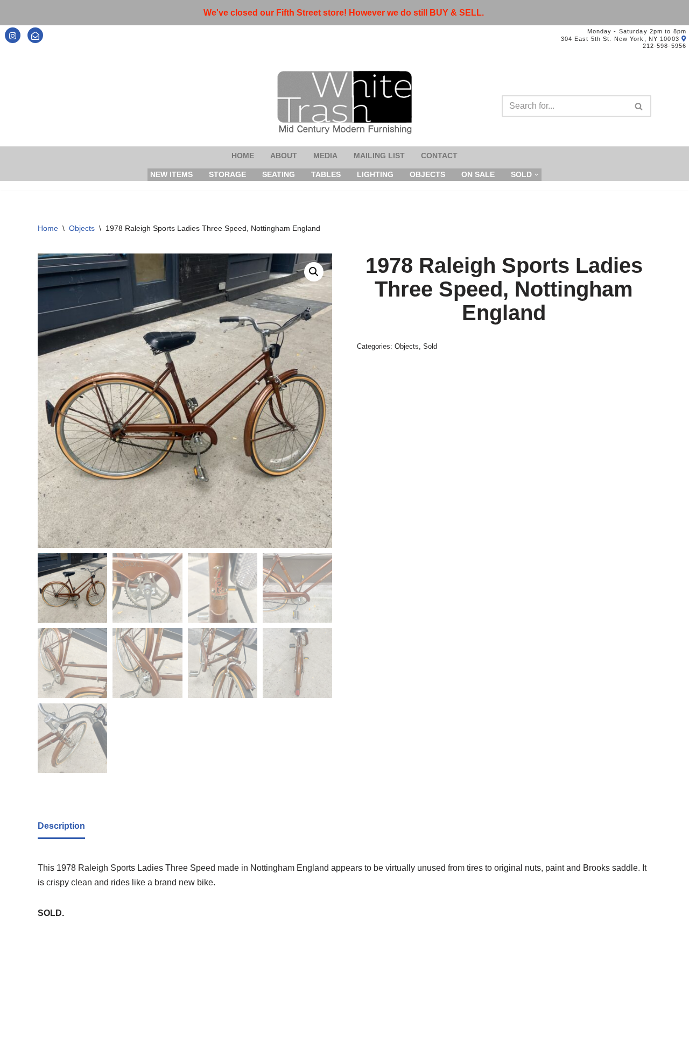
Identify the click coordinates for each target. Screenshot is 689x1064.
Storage (227, 174)
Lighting (375, 174)
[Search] (639, 106)
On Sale (478, 174)
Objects (427, 174)
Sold (430, 346)
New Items (171, 174)
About (283, 155)
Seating (278, 174)
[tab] (61, 826)
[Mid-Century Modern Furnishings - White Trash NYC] (344, 103)
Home (242, 155)
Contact (439, 155)
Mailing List (379, 155)
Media (325, 155)
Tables (326, 174)
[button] (314, 271)
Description (61, 825)
